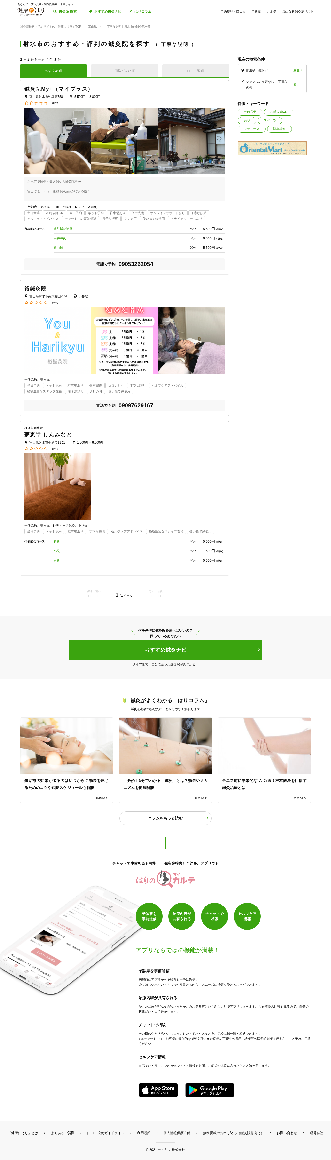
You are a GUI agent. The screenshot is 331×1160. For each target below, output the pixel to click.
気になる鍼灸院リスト (298, 11)
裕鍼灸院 (35, 288)
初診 (57, 541)
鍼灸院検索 (68, 11)
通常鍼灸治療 (63, 228)
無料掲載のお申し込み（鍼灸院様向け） (233, 1133)
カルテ (271, 11)
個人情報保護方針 (176, 1133)
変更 (296, 70)
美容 (247, 120)
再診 (57, 560)
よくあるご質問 (63, 1133)
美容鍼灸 (60, 238)
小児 (57, 551)
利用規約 (144, 1133)
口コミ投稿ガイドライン (106, 1133)
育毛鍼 (58, 247)
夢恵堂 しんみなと (48, 434)
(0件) (55, 103)
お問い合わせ (287, 1133)
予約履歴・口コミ (233, 11)
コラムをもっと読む (165, 818)
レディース (252, 129)
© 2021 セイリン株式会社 (165, 1149)
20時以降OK (278, 112)
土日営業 (250, 112)
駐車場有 (279, 129)
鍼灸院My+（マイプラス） (58, 89)
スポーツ (270, 120)
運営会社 (316, 1133)
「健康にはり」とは (23, 1133)
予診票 (256, 11)
